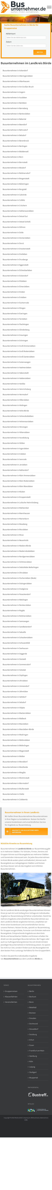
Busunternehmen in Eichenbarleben (17, 270)
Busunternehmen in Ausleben (15, 97)
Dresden (32, 1018)
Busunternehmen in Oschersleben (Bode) (19, 578)
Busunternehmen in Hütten (14, 443)
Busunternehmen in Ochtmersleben (17, 562)
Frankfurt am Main (36, 1050)
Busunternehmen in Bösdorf (14, 167)
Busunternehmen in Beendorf (15, 124)
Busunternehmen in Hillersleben (16, 400)
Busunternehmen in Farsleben (15, 319)
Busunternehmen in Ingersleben (16, 448)
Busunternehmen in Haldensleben (16, 378)
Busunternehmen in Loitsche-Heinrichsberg (20, 502)
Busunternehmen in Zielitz (13, 794)
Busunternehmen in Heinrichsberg (17, 389)
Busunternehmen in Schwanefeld (16, 643)
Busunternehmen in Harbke (14, 383)
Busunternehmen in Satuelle (14, 632)
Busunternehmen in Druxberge (15, 259)
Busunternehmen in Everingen (15, 313)
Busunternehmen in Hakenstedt (16, 373)
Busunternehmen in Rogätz (14, 610)
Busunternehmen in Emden (14, 292)
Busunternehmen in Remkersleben (17, 605)
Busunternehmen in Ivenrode (14, 459)
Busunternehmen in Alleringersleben (18, 76)
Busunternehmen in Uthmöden (15, 691)
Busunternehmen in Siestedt (14, 659)
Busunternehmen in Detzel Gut (15, 216)
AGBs (26, 1120)
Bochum (32, 996)
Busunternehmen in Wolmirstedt (16, 778)
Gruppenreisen (11, 991)
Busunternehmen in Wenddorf (15, 761)
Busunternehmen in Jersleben (15, 464)
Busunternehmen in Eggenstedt (15, 265)
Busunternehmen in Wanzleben (15, 724)
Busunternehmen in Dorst (13, 243)
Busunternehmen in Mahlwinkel (16, 508)
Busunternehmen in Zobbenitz (15, 799)
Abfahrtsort (10, 33)
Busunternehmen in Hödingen (15, 405)
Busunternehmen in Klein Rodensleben (18, 481)
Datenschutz (44, 1118)
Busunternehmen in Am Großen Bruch (18, 86)
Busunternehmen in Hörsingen (15, 427)
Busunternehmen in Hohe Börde (16, 410)
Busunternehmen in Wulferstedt (16, 788)
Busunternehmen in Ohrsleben (15, 572)
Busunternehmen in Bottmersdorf (16, 173)
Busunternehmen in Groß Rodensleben (18, 351)
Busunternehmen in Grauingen (15, 335)
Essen (31, 1045)
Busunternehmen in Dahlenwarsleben (18, 211)
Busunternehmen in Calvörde (14, 194)
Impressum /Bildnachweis (31, 1118)
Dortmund (33, 1023)
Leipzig (32, 1067)
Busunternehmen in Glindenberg (16, 329)
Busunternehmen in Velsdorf (14, 702)
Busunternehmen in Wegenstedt (16, 751)
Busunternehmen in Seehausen (15, 648)
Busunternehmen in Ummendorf (16, 686)
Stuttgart (33, 1072)
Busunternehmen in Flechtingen (16, 324)
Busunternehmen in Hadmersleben (17, 367)
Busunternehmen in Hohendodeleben (18, 416)
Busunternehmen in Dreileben (15, 254)
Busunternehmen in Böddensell (15, 151)
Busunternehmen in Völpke (14, 707)
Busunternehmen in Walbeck (14, 718)
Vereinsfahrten (11, 1002)
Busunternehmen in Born (13, 157)
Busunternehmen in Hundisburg (16, 437)
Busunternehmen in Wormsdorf (16, 783)
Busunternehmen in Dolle (13, 232)
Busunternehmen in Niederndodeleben (19, 551)
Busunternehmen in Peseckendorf (16, 594)
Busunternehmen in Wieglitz (14, 772)
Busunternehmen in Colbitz (14, 200)
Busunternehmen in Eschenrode (16, 302)
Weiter (40, 52)
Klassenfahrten (11, 996)
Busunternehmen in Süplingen (15, 675)
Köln (31, 1061)
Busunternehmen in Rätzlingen (15, 599)
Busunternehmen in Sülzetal (14, 670)
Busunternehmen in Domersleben (16, 238)
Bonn (31, 1002)
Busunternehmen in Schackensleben (18, 637)
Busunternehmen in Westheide (15, 767)
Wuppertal (33, 1077)
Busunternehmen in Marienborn (16, 518)
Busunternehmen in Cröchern (15, 205)
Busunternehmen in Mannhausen (16, 513)
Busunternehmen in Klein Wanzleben (18, 486)
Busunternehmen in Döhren (14, 227)
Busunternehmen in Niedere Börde (17, 545)
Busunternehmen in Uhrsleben (15, 680)
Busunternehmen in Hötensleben (16, 432)
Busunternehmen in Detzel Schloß (16, 221)
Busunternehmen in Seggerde (15, 653)
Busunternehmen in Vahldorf (14, 697)
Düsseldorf (33, 1029)
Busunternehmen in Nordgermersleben (19, 556)
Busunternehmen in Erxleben (14, 297)
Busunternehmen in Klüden (14, 491)
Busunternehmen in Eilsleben (15, 281)
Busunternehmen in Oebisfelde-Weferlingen (21, 567)
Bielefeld (32, 1007)
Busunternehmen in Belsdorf (14, 135)
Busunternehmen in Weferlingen (16, 745)
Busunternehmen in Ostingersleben (17, 583)
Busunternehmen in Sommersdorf (17, 664)
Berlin (31, 991)
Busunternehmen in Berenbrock (16, 140)
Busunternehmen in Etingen (14, 308)
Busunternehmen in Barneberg (15, 108)
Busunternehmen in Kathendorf (16, 470)
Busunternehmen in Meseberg (15, 524)
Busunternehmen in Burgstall (14, 189)
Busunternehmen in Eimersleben (16, 286)
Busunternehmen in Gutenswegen (16, 362)
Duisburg (33, 1034)
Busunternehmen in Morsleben (15, 529)
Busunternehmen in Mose (13, 535)
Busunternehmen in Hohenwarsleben (18, 421)
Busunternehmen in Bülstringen (16, 184)
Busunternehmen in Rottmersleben (17, 616)
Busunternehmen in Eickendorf (15, 275)
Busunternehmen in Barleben (15, 103)
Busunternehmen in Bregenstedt (16, 178)
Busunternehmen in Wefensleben (16, 740)
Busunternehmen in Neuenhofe (15, 540)
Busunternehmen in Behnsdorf (15, 130)
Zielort (8, 42)
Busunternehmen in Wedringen (15, 734)
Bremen (32, 1013)
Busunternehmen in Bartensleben (16, 113)
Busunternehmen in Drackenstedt (16, 248)
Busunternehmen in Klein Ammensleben (19, 475)
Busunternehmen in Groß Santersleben (19, 356)
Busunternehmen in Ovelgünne (15, 589)
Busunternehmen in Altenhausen (16, 81)
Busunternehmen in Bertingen (15, 146)
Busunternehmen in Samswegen (16, 621)
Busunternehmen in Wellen (14, 756)
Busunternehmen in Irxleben (14, 454)
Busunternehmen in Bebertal (14, 119)
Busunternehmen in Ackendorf (15, 70)
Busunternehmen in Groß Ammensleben (19, 346)
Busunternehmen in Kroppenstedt (16, 497)
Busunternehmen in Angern (14, 92)
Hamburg (33, 1056)
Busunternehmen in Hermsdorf (15, 394)
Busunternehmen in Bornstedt (15, 162)
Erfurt (31, 1040)
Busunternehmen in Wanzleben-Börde (18, 729)
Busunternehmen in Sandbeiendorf (17, 626)
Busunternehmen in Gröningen (15, 340)
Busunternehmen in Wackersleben (17, 713)
